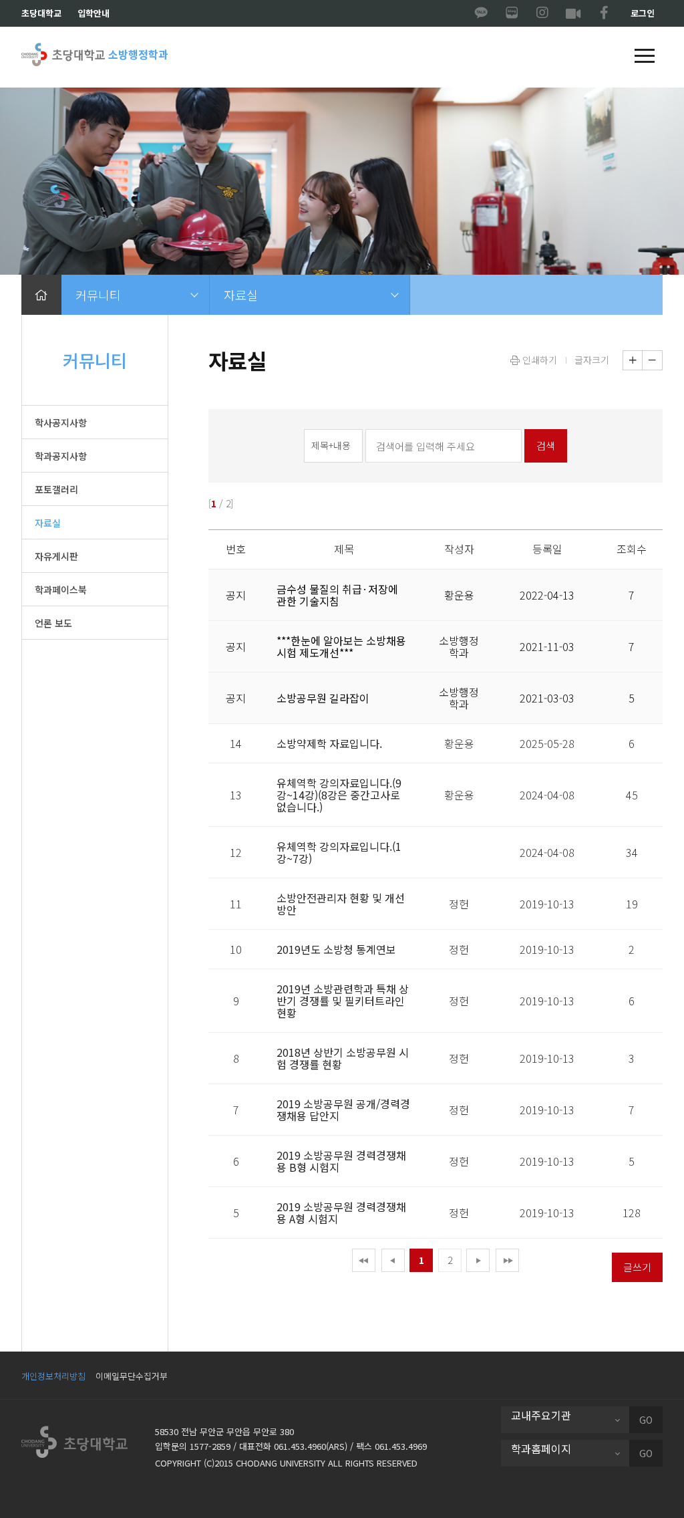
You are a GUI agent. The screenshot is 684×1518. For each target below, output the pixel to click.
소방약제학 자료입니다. (329, 743)
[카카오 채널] (481, 13)
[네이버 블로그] (511, 13)
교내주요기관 (541, 1415)
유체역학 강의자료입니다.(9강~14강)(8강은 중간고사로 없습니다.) (339, 795)
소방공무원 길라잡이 (323, 698)
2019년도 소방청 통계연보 (336, 949)
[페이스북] (603, 13)
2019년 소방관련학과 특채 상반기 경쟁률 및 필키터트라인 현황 (343, 1001)
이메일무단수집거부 (132, 1376)
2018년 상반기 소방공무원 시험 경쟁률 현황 (343, 1058)
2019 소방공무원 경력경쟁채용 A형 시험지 (341, 1212)
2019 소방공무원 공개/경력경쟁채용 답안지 (343, 1110)
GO (646, 1419)
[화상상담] (573, 13)
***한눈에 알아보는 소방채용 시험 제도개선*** (341, 646)
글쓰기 (637, 1267)
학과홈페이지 (541, 1448)
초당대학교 (41, 13)
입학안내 (93, 13)
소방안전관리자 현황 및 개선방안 (341, 904)
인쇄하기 (538, 359)
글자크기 (591, 359)
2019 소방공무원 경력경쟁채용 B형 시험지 (341, 1161)
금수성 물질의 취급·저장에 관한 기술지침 (337, 595)
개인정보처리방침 (53, 1376)
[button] (645, 57)
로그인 (643, 13)
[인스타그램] (542, 13)
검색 (545, 445)
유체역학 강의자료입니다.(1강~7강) (339, 852)
